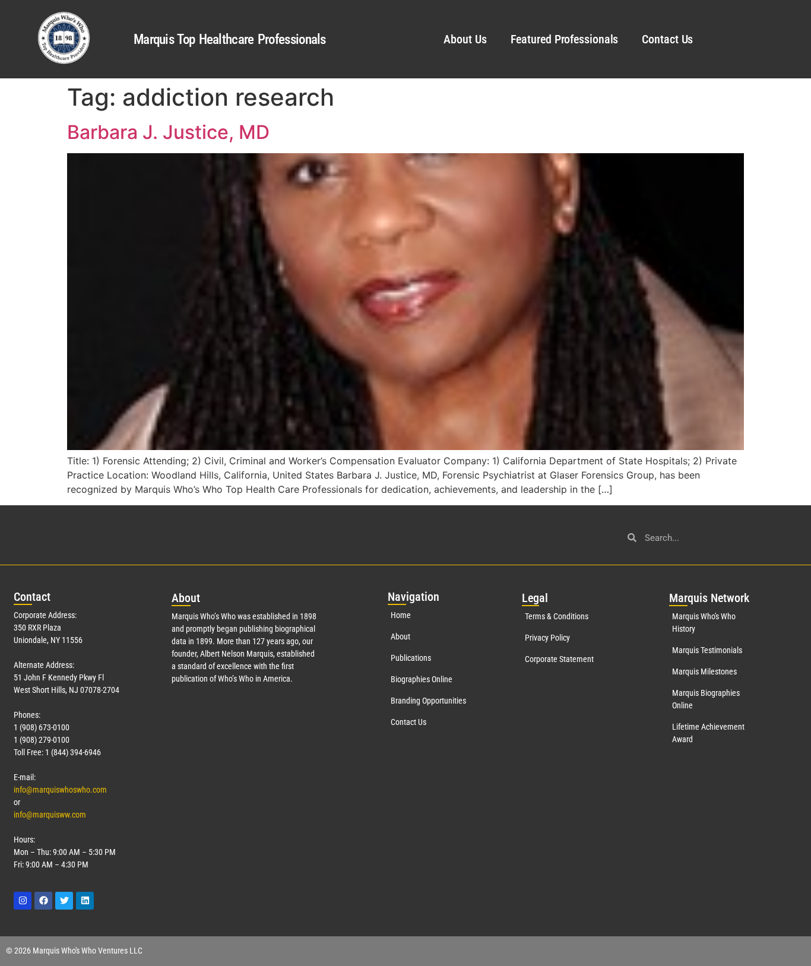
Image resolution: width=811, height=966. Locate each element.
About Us (464, 39)
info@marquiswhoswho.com (60, 789)
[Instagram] (22, 901)
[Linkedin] (85, 901)
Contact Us (667, 39)
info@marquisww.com (50, 814)
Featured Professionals (565, 39)
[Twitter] (64, 901)
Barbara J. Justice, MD (168, 132)
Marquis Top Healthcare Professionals (230, 39)
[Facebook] (43, 901)
